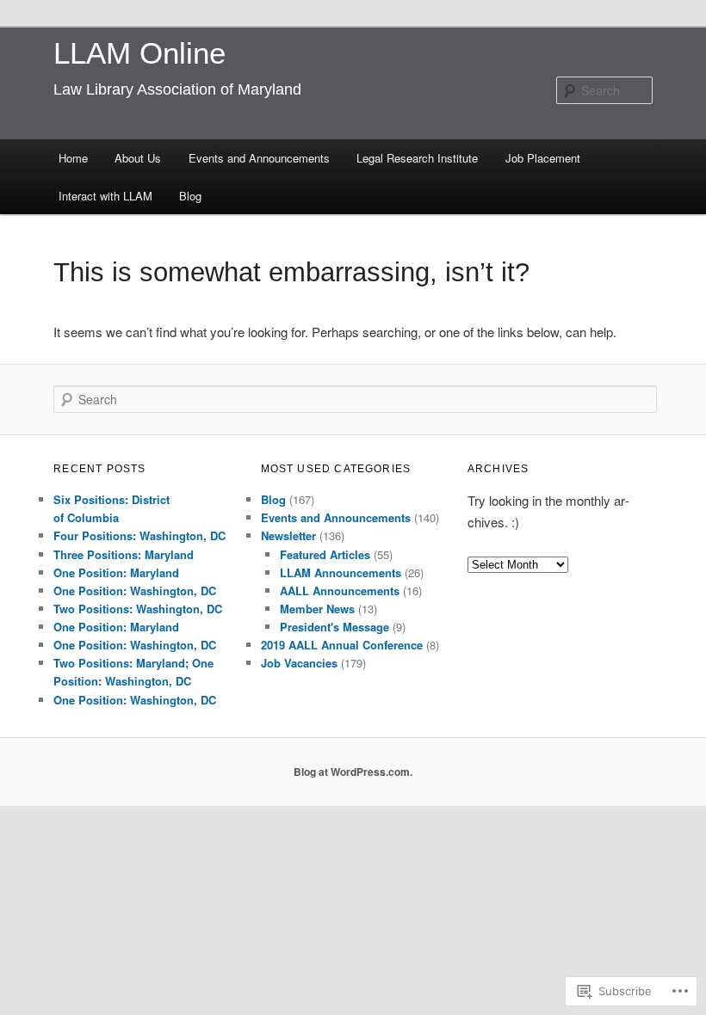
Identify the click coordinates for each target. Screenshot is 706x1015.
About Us (138, 158)
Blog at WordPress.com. (353, 771)
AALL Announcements (339, 590)
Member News (317, 608)
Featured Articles (325, 554)
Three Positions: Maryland (123, 554)
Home (73, 158)
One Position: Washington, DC (134, 590)
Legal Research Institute (417, 158)
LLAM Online (139, 53)
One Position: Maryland (116, 572)
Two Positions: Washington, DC (137, 608)
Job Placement (542, 158)
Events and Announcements (259, 158)
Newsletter (288, 535)
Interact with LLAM (105, 196)
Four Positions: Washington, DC (139, 535)
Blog (190, 196)
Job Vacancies (299, 663)
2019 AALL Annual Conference (342, 645)
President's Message (334, 626)
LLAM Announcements (340, 572)
